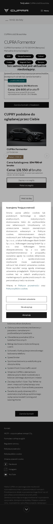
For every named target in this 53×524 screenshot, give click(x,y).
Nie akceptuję (26, 307)
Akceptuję (26, 315)
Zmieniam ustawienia (26, 299)
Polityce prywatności (28, 285)
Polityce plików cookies (17, 288)
